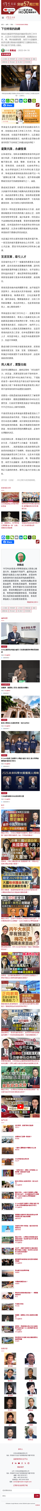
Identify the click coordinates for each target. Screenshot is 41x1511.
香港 (12, 24)
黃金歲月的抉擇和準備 (22, 1270)
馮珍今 (17, 1127)
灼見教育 (4, 720)
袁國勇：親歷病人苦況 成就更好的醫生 (15, 688)
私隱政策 (37, 1505)
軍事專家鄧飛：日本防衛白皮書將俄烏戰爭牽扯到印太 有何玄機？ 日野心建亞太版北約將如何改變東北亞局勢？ (20, 1063)
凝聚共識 (4, 62)
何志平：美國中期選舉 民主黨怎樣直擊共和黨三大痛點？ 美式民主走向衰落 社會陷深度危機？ (26, 1250)
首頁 (2, 24)
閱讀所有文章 (32, 602)
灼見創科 (4, 793)
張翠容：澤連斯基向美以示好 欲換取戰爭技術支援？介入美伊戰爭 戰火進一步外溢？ (26, 1328)
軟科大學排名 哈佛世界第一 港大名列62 (15, 723)
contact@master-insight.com (22, 1482)
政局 (7, 24)
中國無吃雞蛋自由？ (21, 1281)
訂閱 (37, 1496)
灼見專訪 (4, 646)
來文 (16, 1296)
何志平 (17, 1161)
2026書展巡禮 (5, 684)
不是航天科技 (19, 1304)
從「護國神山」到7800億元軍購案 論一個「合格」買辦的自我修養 (10, 525)
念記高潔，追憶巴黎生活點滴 (24, 1125)
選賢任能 (27, 59)
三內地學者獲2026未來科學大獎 (12, 796)
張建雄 (17, 1272)
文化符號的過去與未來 (22, 1159)
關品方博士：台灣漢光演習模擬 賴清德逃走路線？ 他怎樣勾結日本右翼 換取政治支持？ (26, 1238)
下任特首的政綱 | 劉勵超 (21, 24)
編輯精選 (18, 1218)
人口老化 (4, 59)
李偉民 (17, 1341)
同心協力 (12, 62)
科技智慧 (27, 62)
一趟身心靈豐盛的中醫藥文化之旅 (25, 1148)
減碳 (34, 59)
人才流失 (20, 59)
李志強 (17, 1306)
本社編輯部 (7, 655)
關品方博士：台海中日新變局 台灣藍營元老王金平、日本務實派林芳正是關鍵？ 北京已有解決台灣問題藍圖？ (27, 1194)
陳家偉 (17, 1149)
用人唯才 (20, 62)
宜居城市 (12, 59)
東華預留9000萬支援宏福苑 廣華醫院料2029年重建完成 (31, 506)
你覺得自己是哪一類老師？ (23, 1136)
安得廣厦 (6, 54)
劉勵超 (13, 50)
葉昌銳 (17, 1138)
